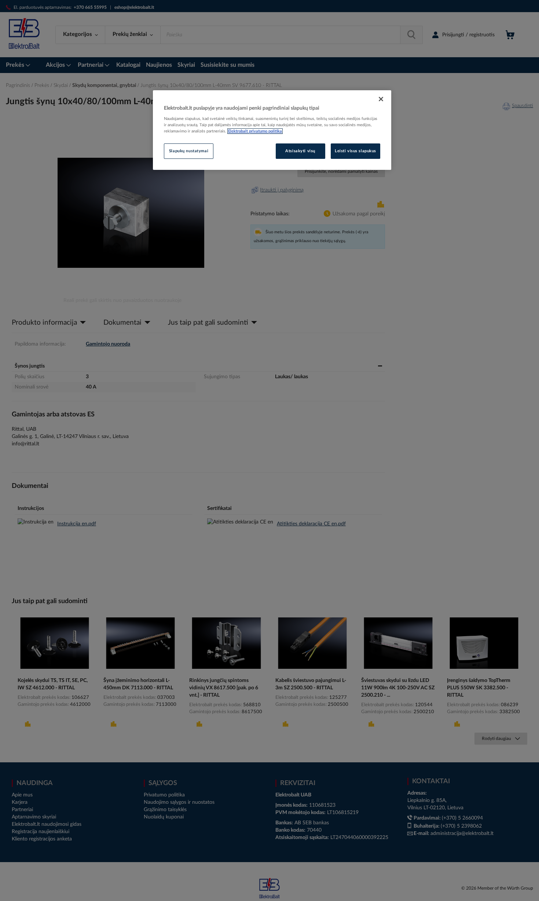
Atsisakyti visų (300, 151)
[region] (272, 130)
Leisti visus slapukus (355, 151)
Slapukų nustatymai (188, 151)
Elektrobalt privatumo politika (255, 131)
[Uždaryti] (381, 99)
